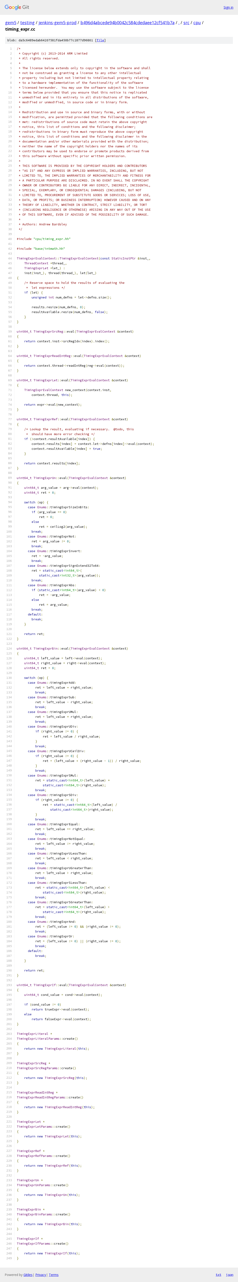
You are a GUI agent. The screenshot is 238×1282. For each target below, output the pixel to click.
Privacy (40, 1274)
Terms (54, 1274)
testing (27, 22)
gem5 (10, 22)
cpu (197, 22)
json (229, 1274)
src (186, 22)
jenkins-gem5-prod (57, 22)
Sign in (228, 7)
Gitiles (28, 1274)
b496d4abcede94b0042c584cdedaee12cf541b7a (127, 22)
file (100, 40)
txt (218, 1274)
